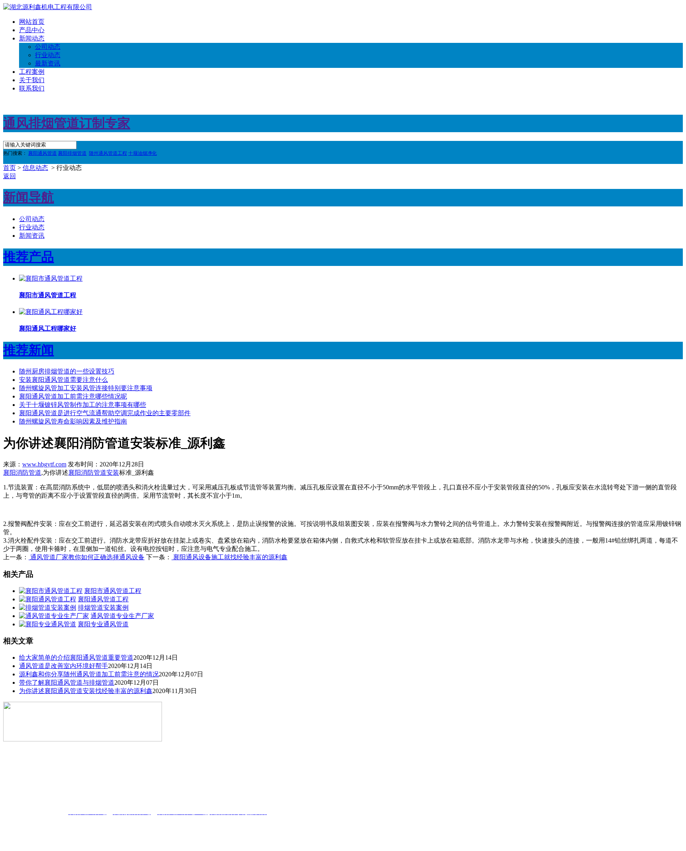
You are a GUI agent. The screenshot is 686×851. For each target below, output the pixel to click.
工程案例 (31, 71)
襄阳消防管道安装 (93, 472)
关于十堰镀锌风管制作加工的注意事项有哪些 (82, 404)
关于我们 (31, 80)
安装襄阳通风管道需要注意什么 (63, 379)
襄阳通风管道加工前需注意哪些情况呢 (73, 396)
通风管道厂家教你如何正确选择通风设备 (87, 557)
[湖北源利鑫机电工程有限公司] (47, 7)
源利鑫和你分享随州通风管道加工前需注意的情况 (89, 674)
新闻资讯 (31, 235)
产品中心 (31, 30)
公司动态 (47, 46)
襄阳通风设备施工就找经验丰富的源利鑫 (229, 557)
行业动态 (47, 55)
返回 (9, 176)
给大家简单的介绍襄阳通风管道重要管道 (76, 657)
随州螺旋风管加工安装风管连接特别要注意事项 (85, 388)
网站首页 (31, 21)
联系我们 (31, 88)
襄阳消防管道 (22, 472)
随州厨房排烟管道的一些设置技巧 (66, 371)
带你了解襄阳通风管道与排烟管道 (66, 682)
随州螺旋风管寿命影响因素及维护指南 (73, 421)
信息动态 (35, 167)
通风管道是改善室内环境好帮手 (63, 665)
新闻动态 (31, 38)
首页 (9, 167)
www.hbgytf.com (44, 464)
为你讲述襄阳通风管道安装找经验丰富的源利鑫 (85, 690)
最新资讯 (47, 63)
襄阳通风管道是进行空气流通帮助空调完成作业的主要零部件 (105, 413)
